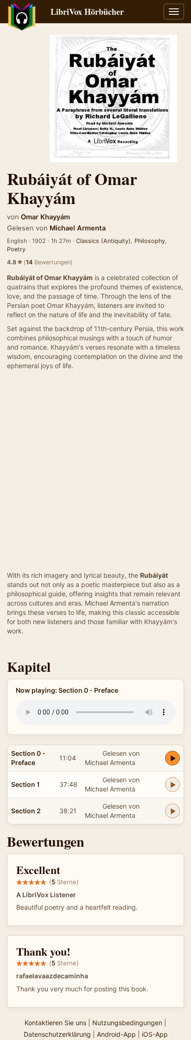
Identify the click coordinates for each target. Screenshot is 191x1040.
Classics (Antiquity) (103, 240)
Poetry (16, 249)
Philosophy (149, 240)
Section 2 (26, 811)
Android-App (116, 1034)
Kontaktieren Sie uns (55, 1023)
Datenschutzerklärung (57, 1034)
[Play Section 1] (172, 784)
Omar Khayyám (45, 217)
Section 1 (25, 784)
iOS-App (155, 1034)
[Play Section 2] (172, 811)
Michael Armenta (78, 228)
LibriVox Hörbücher (87, 12)
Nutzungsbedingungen (127, 1023)
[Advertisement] (95, 470)
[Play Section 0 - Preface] (172, 758)
